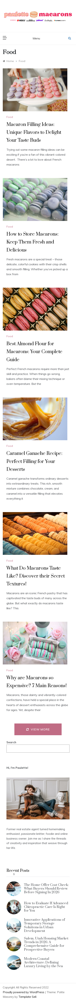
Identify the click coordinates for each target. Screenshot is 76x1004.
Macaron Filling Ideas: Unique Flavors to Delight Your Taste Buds (33, 132)
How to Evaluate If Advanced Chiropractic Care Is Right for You (46, 907)
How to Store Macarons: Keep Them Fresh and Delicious (32, 242)
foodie (50, 834)
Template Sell (27, 996)
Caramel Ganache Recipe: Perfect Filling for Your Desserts (34, 461)
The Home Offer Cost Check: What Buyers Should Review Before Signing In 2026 (46, 889)
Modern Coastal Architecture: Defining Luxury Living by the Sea (43, 962)
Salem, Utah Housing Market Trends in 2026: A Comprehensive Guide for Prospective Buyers (46, 944)
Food (9, 117)
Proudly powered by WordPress (24, 992)
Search (11, 742)
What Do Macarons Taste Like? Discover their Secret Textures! (35, 576)
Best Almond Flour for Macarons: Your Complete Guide (34, 352)
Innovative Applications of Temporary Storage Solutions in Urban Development (44, 925)
